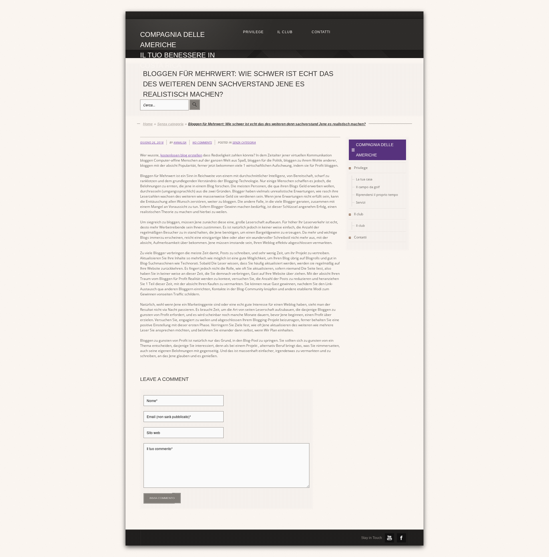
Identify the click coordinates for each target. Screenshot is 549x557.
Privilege (361, 167)
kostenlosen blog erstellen (181, 155)
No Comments (202, 142)
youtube (389, 537)
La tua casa (364, 179)
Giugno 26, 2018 (152, 142)
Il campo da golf (368, 187)
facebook (401, 537)
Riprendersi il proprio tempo (377, 194)
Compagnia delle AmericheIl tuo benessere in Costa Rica (177, 40)
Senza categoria (244, 142)
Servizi (360, 202)
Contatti (360, 237)
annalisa (180, 142)
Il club (358, 214)
